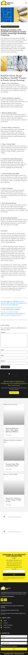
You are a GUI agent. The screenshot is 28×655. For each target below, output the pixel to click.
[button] (26, 3)
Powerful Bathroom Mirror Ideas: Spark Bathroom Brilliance (12, 430)
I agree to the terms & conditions (9, 646)
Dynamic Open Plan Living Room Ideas (10, 610)
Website (3, 361)
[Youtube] (2, 599)
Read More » (9, 435)
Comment (3, 332)
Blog (5, 26)
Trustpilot (3, 630)
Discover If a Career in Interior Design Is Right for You (13, 500)
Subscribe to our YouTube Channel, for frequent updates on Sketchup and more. (13, 313)
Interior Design (14, 26)
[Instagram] (5, 599)
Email (2, 355)
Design (8, 26)
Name (2, 349)
